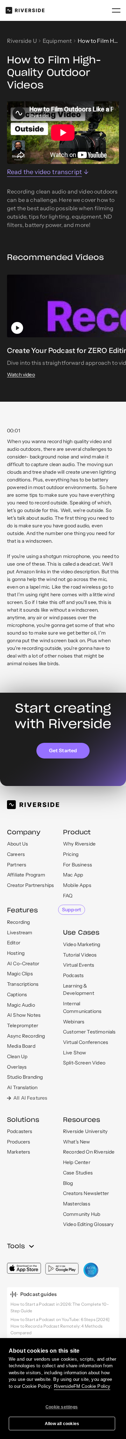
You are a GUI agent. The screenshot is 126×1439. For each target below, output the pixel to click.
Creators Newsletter (86, 1193)
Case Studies (78, 1173)
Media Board (21, 1046)
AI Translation (22, 1087)
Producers (18, 1142)
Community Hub (81, 1214)
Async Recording (26, 1036)
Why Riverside (79, 844)
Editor (13, 942)
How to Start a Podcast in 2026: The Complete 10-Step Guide (59, 1307)
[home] (25, 10)
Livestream (20, 932)
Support (71, 909)
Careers (16, 854)
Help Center (76, 1162)
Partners (16, 865)
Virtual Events (78, 965)
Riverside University (85, 1131)
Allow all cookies (62, 1423)
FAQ (67, 896)
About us (17, 844)
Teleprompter (22, 1025)
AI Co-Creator (23, 963)
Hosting (15, 953)
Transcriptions (22, 984)
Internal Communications (82, 1007)
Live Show (74, 1052)
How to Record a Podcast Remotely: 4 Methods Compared (56, 1329)
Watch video (21, 374)
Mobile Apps (77, 885)
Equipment (57, 40)
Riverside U (22, 40)
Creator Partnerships (30, 885)
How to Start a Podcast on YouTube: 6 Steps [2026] (60, 1319)
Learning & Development (78, 990)
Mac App (73, 875)
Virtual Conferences (85, 1042)
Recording (18, 922)
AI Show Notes (24, 1015)
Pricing (70, 854)
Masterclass (76, 1204)
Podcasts (73, 975)
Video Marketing (81, 944)
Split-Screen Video (84, 1063)
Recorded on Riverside (88, 1152)
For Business (77, 865)
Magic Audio (21, 1005)
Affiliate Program (26, 875)
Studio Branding (25, 1077)
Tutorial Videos (80, 955)
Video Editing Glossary (88, 1224)
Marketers (18, 1152)
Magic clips (20, 973)
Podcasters (20, 1131)
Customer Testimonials (89, 1032)
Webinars (73, 1022)
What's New (76, 1142)
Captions (17, 994)
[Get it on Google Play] (62, 1269)
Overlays (17, 1067)
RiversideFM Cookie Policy (82, 1386)
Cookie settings (62, 1407)
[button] (116, 10)
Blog (68, 1183)
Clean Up (17, 1056)
